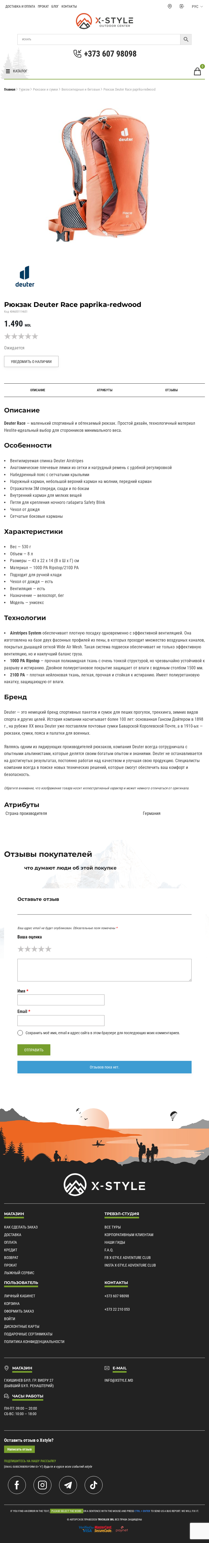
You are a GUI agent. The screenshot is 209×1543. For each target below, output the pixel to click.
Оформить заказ (19, 1311)
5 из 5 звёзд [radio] (48, 948)
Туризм (24, 89)
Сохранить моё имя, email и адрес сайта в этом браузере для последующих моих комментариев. (103, 1033)
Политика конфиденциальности (34, 1341)
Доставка (12, 1235)
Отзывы (171, 390)
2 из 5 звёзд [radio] (27, 948)
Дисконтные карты (21, 1326)
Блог (55, 6)
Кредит (10, 1250)
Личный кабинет (19, 1296)
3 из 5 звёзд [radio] (34, 948)
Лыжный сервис (19, 1273)
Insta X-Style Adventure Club (130, 1265)
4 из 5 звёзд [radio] (41, 948)
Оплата (10, 1242)
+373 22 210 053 (117, 1309)
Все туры (112, 1227)
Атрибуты (104, 390)
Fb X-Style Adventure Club (127, 1257)
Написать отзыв (19, 1449)
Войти (9, 1319)
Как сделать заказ (21, 1227)
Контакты (69, 6)
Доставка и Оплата (20, 6)
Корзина (12, 1303)
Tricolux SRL (106, 1519)
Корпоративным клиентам (128, 1235)
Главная (9, 89)
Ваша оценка (29, 937)
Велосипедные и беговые (81, 89)
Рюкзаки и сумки (45, 89)
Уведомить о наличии (31, 361)
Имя (22, 991)
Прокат (43, 6)
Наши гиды (114, 1242)
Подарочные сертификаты (28, 1334)
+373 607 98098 (116, 1296)
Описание (37, 390)
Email (23, 1011)
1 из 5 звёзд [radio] (20, 948)
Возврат (11, 1257)
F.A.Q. (108, 1250)
